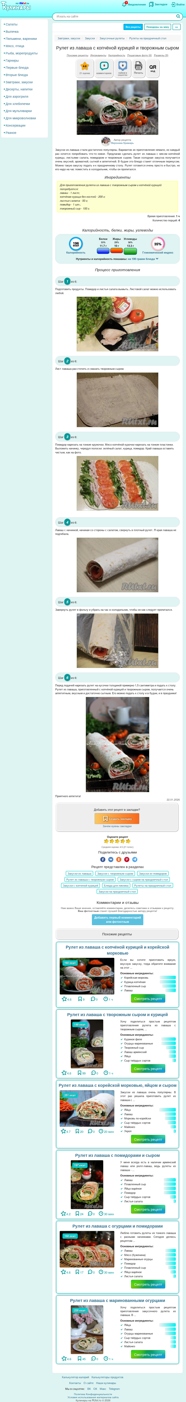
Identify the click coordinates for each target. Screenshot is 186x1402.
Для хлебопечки (18, 103)
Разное (11, 132)
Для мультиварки (19, 110)
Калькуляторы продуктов (107, 1377)
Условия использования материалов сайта (93, 1397)
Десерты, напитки (19, 89)
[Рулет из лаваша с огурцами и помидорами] (87, 1249)
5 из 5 (128, 841)
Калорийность (116, 55)
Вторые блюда (17, 74)
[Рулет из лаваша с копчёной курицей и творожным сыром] (117, 107)
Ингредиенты (98, 55)
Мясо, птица (15, 45)
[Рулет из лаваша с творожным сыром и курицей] (87, 1043)
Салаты (11, 24)
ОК (95, 1389)
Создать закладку (120, 818)
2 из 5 (112, 841)
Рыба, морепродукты (22, 53)
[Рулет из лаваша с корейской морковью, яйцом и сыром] (87, 1108)
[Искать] (178, 16)
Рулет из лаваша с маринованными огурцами (117, 1300)
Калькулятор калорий (75, 1377)
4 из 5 (123, 841)
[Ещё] (177, 27)
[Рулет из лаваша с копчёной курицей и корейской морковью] (87, 976)
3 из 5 (117, 841)
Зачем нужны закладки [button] (117, 826)
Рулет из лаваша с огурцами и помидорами (117, 1226)
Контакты (75, 1383)
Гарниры (12, 60)
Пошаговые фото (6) (139, 55)
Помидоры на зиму (157, 27)
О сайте (89, 1383)
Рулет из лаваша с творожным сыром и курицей (117, 1014)
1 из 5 (106, 841)
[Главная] (16, 6)
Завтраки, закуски (19, 81)
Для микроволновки (21, 117)
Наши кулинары (106, 1383)
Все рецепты (133, 27)
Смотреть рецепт (148, 998)
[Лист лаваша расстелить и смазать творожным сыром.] (117, 399)
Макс (103, 1389)
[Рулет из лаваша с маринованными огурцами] (87, 1329)
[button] (138, 72)
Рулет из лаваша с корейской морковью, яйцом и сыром (118, 1085)
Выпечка (12, 31)
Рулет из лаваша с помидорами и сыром (117, 1155)
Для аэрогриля (17, 96)
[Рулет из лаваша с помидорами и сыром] (87, 1184)
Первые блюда (17, 67)
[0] (125, 70)
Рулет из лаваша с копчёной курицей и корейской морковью (117, 950)
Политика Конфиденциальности (93, 1394)
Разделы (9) (161, 55)
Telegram (114, 1389)
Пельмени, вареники (21, 38)
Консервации (15, 125)
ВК (89, 1389)
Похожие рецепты (77, 55)
